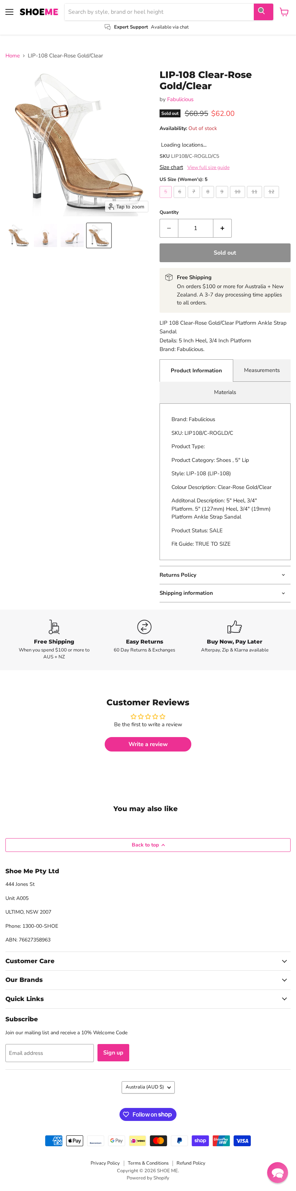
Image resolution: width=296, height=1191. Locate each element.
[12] (272, 199)
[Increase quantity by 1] (222, 228)
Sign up (113, 1053)
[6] (181, 199)
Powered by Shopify (148, 1178)
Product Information (196, 370)
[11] (255, 199)
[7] (195, 199)
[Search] (263, 12)
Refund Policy (191, 1163)
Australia (145, 1087)
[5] (167, 199)
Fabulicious (180, 99)
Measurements (262, 370)
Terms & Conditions (148, 1163)
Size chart (171, 167)
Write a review (148, 744)
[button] (18, 235)
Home (12, 56)
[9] (223, 199)
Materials (225, 392)
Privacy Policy (105, 1163)
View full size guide (208, 167)
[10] (238, 199)
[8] (209, 199)
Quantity (169, 212)
